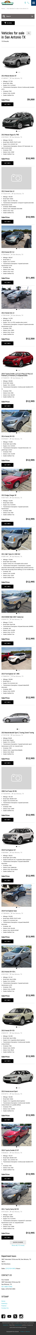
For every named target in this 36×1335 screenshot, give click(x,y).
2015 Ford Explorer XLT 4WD (10, 674)
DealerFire (5, 1325)
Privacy (22, 1331)
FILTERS (9, 23)
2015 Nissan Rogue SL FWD (10, 135)
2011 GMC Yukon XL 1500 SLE (10, 554)
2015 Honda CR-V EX (7, 1030)
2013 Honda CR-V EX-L (8, 972)
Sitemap (28, 1331)
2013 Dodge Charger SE (8, 495)
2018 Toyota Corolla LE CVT (10, 1150)
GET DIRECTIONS (6, 1287)
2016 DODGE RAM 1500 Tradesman (12, 617)
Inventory (4, 1303)
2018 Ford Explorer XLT (8, 850)
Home (3, 8)
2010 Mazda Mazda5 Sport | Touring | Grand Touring (17, 733)
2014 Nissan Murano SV (8, 76)
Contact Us (5, 1308)
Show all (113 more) (18, 1245)
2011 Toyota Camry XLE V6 (10, 1209)
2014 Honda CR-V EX (7, 436)
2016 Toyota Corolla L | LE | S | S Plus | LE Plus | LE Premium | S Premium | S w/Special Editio (17, 375)
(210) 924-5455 (10, 1268)
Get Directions (5, 1264)
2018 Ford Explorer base (9, 911)
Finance (3, 1306)
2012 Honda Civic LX (7, 191)
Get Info (7, 104)
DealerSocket (18, 1325)
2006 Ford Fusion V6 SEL (9, 791)
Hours (18, 1268)
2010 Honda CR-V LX (7, 252)
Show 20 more (18, 1242)
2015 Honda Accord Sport (9, 1091)
